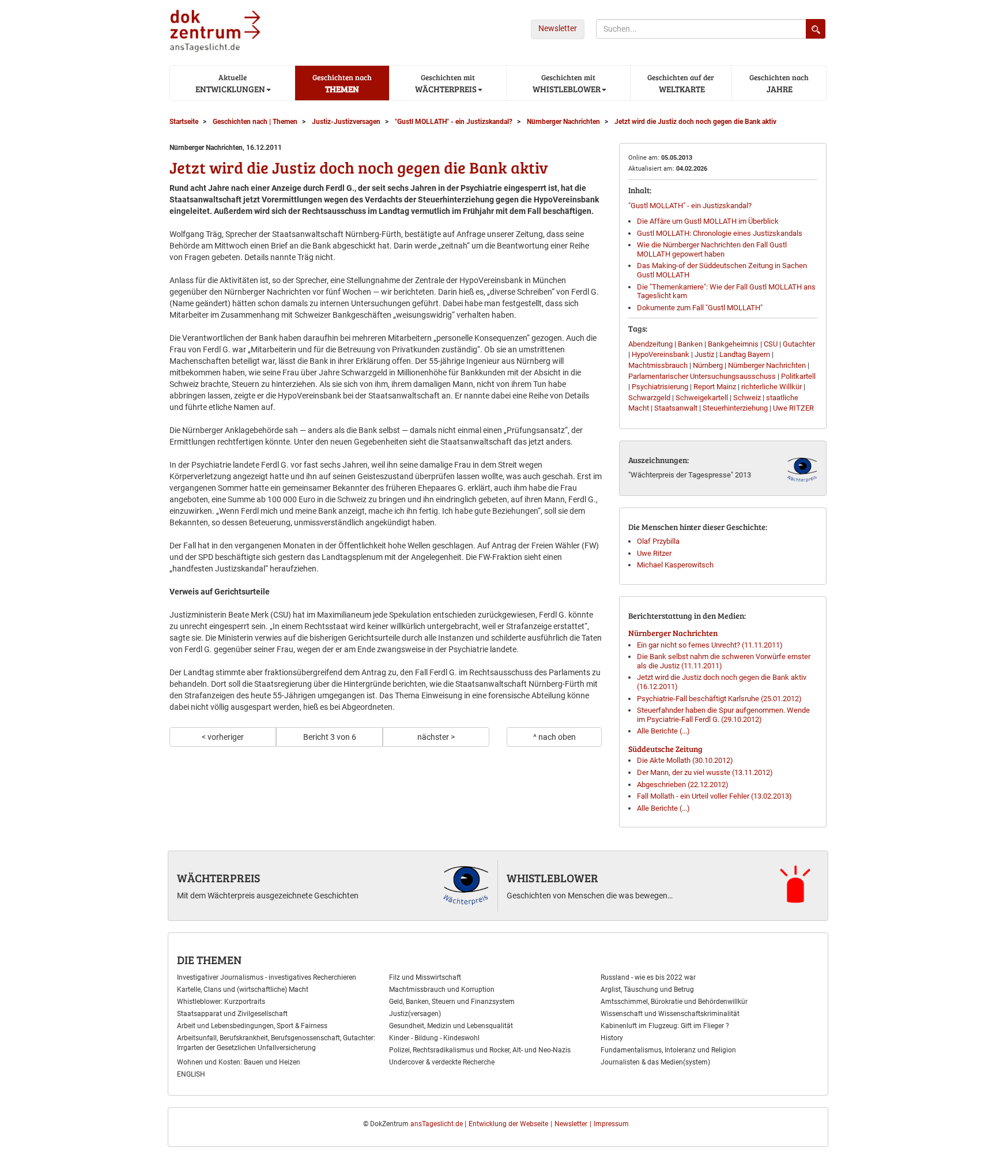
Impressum (611, 1124)
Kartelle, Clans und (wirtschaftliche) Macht (242, 989)
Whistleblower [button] (566, 83)
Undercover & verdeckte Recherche (442, 1062)
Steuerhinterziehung (735, 408)
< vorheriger (223, 737)
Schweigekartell (702, 397)
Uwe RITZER (793, 408)
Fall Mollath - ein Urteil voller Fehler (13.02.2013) (714, 796)
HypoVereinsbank (660, 354)
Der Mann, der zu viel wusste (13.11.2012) (705, 772)
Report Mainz (714, 386)
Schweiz (747, 397)
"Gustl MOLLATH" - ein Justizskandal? (690, 205)
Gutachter (799, 344)
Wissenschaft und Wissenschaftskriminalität (670, 1014)
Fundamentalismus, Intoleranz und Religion (668, 1050)
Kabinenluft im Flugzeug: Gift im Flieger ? (665, 1026)
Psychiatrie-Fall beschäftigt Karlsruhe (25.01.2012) (719, 698)
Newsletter (557, 28)
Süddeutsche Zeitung (665, 748)
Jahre (779, 83)
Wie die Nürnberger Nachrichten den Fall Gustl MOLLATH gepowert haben (712, 249)
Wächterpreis (218, 877)
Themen (342, 83)
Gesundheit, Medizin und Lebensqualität (451, 1026)
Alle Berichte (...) (663, 731)
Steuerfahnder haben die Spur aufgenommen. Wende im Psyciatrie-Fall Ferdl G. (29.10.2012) (723, 715)
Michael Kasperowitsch (675, 564)
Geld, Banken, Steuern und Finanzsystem (452, 1002)
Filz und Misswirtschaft (425, 977)
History (612, 1038)
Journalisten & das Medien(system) (655, 1062)
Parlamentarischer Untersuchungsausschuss (702, 376)
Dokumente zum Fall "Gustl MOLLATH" (700, 307)
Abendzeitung (650, 344)
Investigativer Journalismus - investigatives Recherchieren (266, 977)
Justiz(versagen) (415, 1014)
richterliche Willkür (771, 386)
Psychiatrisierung (660, 386)
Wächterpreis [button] (445, 83)
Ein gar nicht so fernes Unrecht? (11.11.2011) (710, 645)
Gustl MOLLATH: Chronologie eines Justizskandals (719, 233)
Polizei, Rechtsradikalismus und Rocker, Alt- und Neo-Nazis (480, 1050)
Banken (690, 344)
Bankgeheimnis (733, 344)
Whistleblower (552, 877)
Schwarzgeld (649, 397)
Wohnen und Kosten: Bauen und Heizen (238, 1062)
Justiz (704, 354)
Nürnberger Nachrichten (767, 365)
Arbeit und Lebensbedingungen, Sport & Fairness (252, 1026)
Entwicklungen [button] (229, 83)
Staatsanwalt (675, 408)
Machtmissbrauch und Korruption (442, 989)
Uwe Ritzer (654, 553)
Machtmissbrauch (658, 365)
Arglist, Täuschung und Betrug (647, 989)
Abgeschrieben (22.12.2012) (683, 784)
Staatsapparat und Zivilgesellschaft (232, 1014)
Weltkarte (680, 83)
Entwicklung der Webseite (508, 1124)
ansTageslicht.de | (438, 1124)
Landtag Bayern (744, 354)
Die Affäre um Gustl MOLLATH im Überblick (708, 221)
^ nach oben (554, 737)
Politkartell (798, 376)
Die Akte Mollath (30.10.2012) (685, 760)
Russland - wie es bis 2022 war (648, 977)
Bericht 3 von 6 (329, 737)
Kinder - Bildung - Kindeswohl (434, 1038)
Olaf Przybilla (658, 541)
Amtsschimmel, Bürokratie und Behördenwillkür (674, 1002)
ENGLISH (191, 1074)
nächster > (436, 737)
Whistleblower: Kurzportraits (221, 1002)
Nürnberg (708, 365)
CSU (771, 344)
